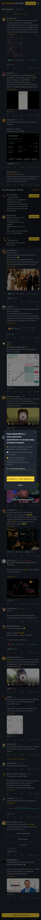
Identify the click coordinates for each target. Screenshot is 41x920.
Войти (20, 485)
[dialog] (20, 460)
